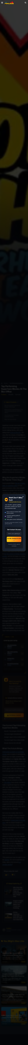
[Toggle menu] (2, 2)
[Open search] (25, 2)
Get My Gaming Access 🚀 (14, 539)
